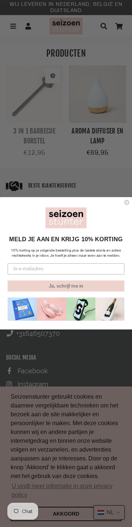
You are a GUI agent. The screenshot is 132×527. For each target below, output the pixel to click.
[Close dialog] (127, 203)
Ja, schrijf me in (66, 286)
